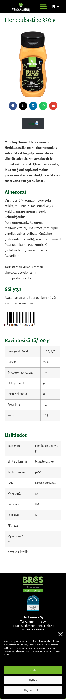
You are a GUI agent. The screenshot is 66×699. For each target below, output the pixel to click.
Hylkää (33, 680)
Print (31, 124)
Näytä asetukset (33, 690)
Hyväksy (33, 670)
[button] (60, 634)
